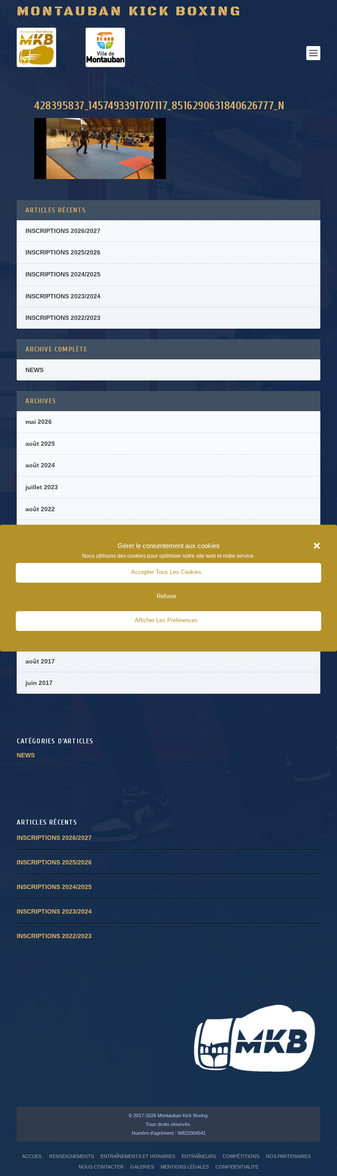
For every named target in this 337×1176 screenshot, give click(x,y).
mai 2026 (38, 421)
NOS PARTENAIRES (288, 1156)
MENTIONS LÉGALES (185, 1166)
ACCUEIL (32, 1156)
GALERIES (142, 1166)
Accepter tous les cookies (166, 572)
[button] (316, 545)
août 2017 (40, 661)
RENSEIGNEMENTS (71, 1156)
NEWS (34, 369)
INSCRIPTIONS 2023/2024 (62, 296)
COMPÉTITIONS (240, 1156)
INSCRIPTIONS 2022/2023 (62, 317)
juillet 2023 (41, 487)
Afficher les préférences (166, 620)
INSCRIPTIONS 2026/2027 (62, 230)
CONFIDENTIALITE (236, 1166)
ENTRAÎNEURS (199, 1156)
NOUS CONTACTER (101, 1166)
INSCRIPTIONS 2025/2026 (62, 252)
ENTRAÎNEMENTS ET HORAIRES (137, 1156)
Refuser (166, 596)
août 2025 (40, 443)
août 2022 (40, 509)
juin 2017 (39, 682)
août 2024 (40, 465)
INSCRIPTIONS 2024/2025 (62, 274)
